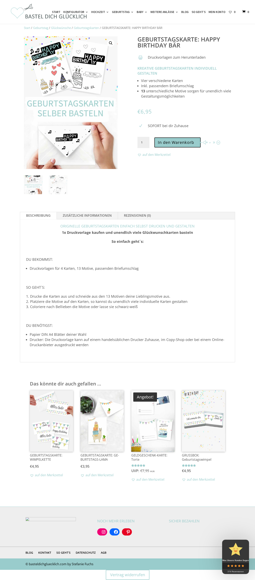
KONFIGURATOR (73, 12)
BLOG (185, 12)
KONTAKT (44, 552)
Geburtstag (40, 28)
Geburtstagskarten (86, 28)
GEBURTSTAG (121, 12)
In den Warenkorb (176, 142)
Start (27, 28)
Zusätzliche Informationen (87, 215)
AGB (103, 552)
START (56, 12)
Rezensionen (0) (137, 215)
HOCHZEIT (98, 12)
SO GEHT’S (199, 12)
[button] (110, 43)
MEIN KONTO (217, 12)
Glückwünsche (61, 28)
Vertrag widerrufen (127, 574)
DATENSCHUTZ (86, 552)
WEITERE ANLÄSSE (162, 12)
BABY (140, 12)
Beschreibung (38, 215)
